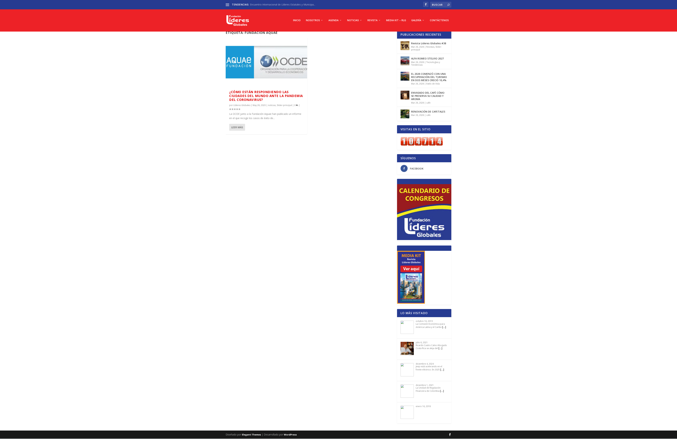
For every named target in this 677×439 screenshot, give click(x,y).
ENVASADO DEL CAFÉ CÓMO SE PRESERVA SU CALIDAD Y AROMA (427, 96)
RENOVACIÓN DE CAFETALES (428, 111)
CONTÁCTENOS (439, 20)
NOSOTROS (313, 20)
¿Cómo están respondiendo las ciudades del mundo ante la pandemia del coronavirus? (266, 96)
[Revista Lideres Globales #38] (405, 45)
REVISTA (372, 20)
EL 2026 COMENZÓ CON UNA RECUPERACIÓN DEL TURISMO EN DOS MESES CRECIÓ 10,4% (429, 77)
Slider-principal (284, 105)
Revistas (430, 46)
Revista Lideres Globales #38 (428, 43)
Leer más (237, 127)
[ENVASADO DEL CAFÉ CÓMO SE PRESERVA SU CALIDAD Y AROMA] (405, 95)
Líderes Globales (241, 105)
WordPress (290, 434)
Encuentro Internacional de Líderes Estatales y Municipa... (282, 4)
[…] (444, 327)
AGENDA (333, 20)
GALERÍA (416, 20)
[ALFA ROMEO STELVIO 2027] (405, 60)
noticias (272, 105)
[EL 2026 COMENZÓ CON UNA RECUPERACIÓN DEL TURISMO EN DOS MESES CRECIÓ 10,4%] (405, 76)
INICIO (297, 20)
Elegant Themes (251, 434)
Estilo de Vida (433, 83)
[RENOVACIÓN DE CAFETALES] (405, 114)
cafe (428, 102)
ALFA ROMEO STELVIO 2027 (427, 58)
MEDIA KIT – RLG (396, 20)
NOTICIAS (353, 20)
